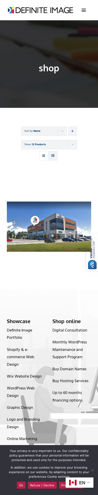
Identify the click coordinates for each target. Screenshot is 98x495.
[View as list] (52, 155)
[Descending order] (72, 131)
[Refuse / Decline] (92, 470)
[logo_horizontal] (40, 8)
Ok (21, 485)
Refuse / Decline (42, 485)
